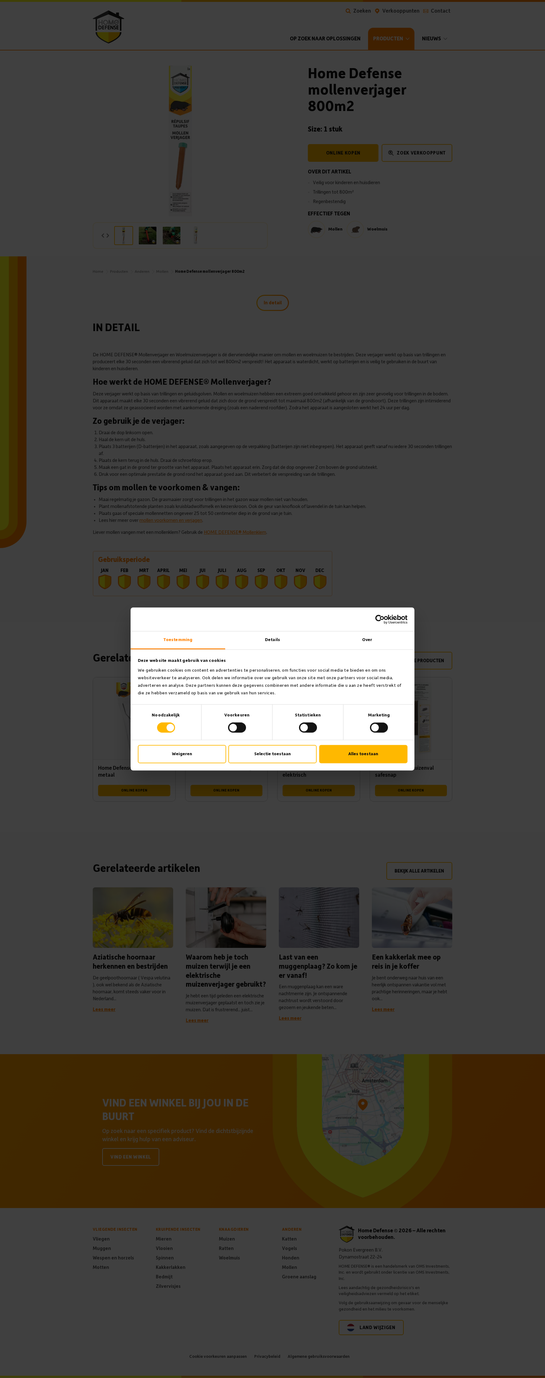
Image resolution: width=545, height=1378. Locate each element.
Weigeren (182, 753)
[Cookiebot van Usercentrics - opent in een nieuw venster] (379, 619)
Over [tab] (367, 639)
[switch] (237, 728)
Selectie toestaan (272, 753)
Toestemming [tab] (177, 639)
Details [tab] (272, 639)
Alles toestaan (363, 753)
